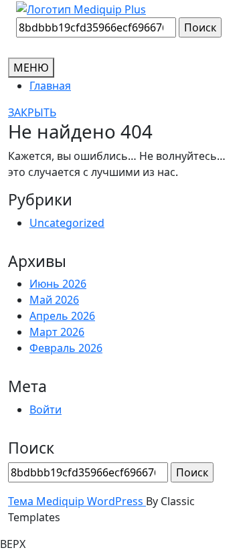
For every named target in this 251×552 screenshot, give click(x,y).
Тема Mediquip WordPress (77, 501)
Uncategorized (66, 222)
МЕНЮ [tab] (31, 67)
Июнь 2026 (57, 283)
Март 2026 (56, 332)
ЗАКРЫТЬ (32, 112)
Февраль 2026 (65, 348)
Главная (50, 85)
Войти (45, 409)
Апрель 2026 (62, 315)
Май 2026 (54, 299)
